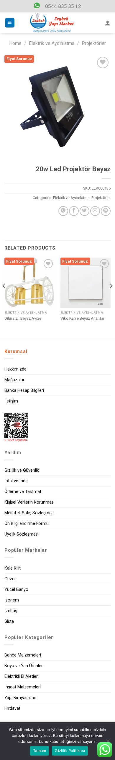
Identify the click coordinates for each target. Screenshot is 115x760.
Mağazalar (14, 379)
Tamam (39, 750)
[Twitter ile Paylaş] (84, 211)
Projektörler (94, 43)
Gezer (10, 578)
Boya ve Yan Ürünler (23, 665)
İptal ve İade (16, 481)
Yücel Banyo (16, 589)
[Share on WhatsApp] (63, 211)
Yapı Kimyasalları (20, 697)
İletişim (11, 401)
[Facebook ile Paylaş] (74, 211)
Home (15, 43)
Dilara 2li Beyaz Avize (22, 318)
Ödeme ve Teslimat (22, 491)
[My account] (108, 22)
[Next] (111, 297)
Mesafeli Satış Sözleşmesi (29, 512)
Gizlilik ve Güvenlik (21, 470)
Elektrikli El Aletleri (21, 676)
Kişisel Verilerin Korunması (29, 502)
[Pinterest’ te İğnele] (106, 211)
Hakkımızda (15, 369)
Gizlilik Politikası (70, 750)
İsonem (11, 600)
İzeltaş (10, 610)
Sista (9, 621)
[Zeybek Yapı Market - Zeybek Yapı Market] (51, 22)
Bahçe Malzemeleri (22, 655)
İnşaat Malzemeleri (22, 687)
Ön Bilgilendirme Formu (26, 523)
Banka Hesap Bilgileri (24, 390)
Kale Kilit (12, 568)
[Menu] (10, 23)
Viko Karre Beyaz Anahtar (82, 318)
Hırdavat (12, 708)
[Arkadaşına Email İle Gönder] (95, 211)
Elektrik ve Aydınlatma (51, 43)
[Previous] (4, 297)
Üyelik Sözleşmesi (21, 534)
